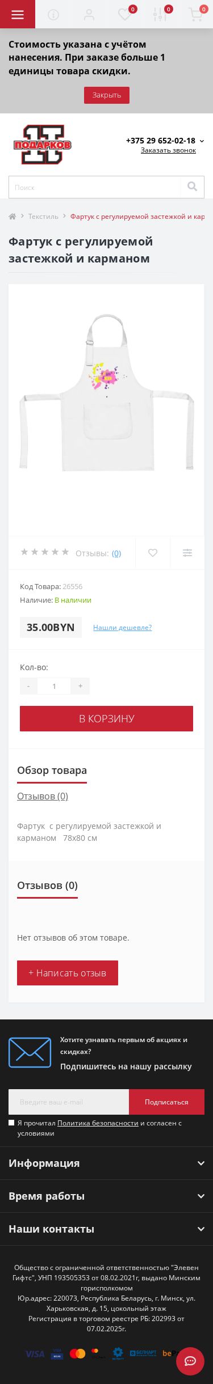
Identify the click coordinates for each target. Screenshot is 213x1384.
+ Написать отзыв (67, 973)
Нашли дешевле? (122, 627)
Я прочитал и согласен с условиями (100, 1128)
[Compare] (187, 553)
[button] (88, 14)
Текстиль (43, 216)
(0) (116, 553)
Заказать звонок (168, 150)
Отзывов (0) (42, 796)
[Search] (192, 187)
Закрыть (107, 95)
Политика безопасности (98, 1123)
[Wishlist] (152, 553)
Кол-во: (34, 667)
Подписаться (167, 1102)
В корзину (107, 718)
